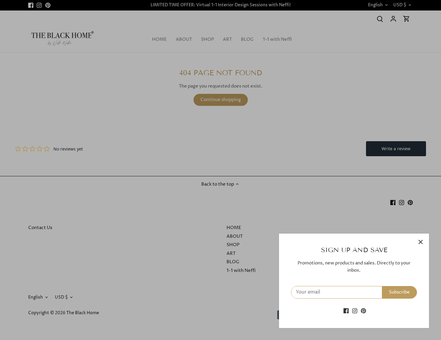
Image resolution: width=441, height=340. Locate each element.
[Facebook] (346, 311)
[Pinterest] (363, 311)
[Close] (420, 242)
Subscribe (399, 292)
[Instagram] (354, 311)
